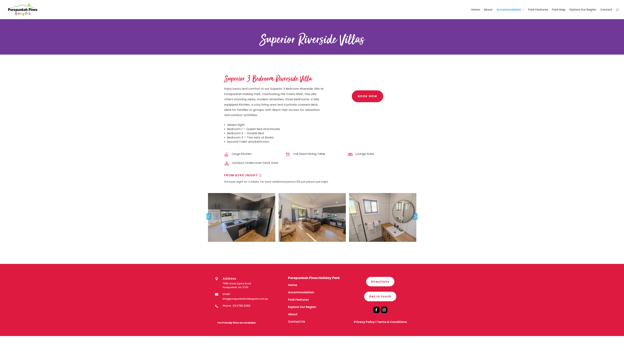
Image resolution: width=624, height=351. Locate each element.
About (488, 10)
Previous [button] (208, 216)
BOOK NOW (367, 96)
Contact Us (296, 321)
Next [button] (415, 216)
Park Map (559, 10)
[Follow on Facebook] (376, 310)
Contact (606, 10)
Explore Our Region (583, 10)
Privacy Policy (364, 322)
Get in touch (380, 296)
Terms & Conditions (392, 322)
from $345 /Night (241, 175)
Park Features (538, 10)
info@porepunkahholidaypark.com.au (245, 298)
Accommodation (509, 10)
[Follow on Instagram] (384, 310)
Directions (380, 282)
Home (475, 10)
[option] (241, 217)
